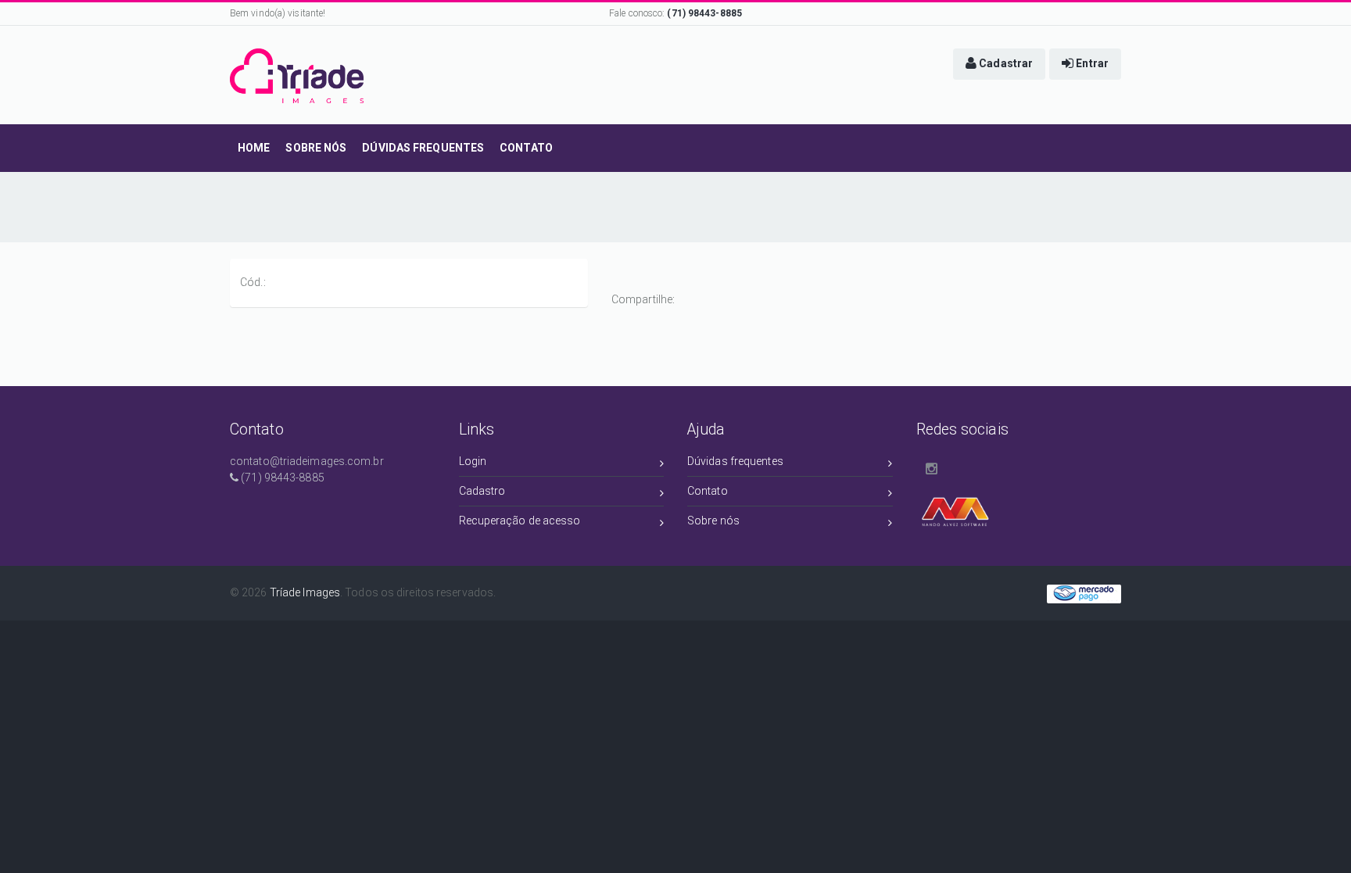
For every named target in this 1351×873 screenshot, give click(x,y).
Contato (707, 491)
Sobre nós (713, 520)
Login (473, 461)
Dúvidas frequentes (735, 461)
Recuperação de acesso (520, 520)
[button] (999, 64)
